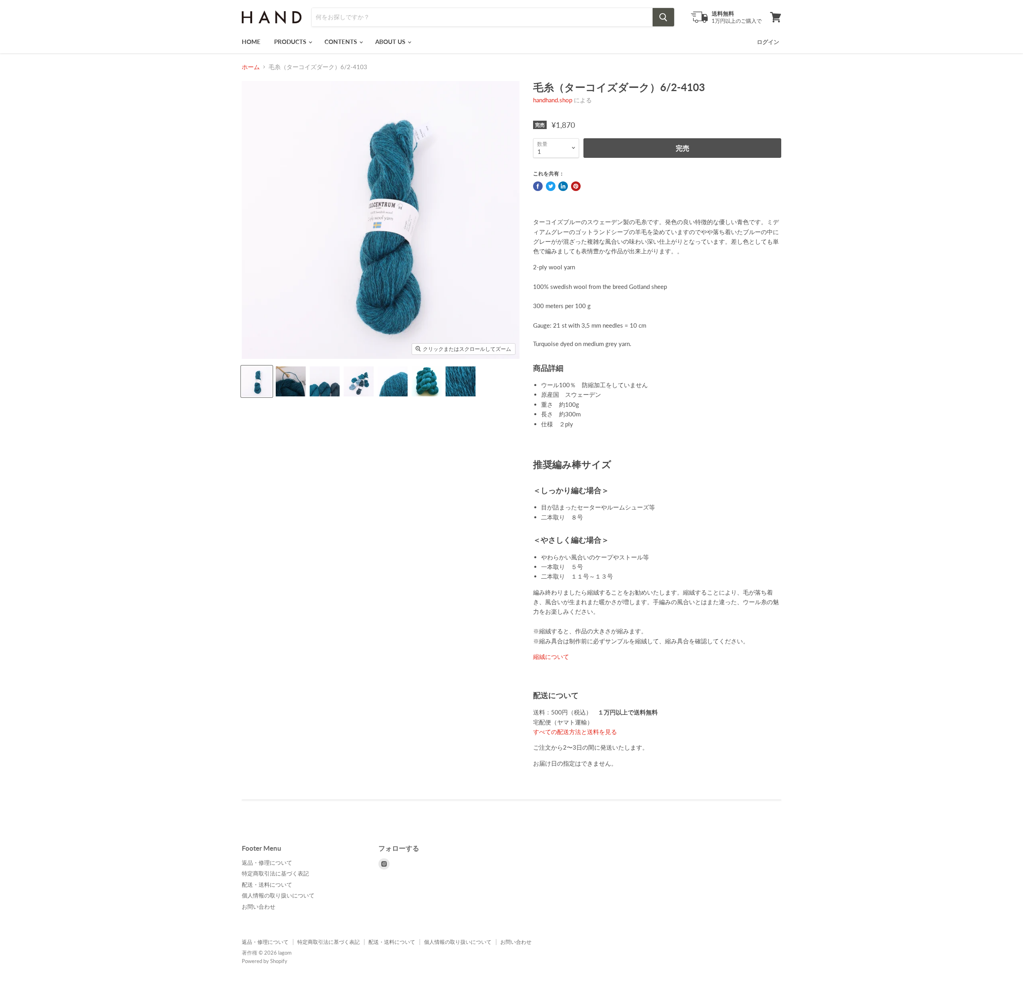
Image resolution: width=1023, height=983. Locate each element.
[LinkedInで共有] (563, 186)
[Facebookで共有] (538, 186)
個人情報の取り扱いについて (278, 895)
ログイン (768, 41)
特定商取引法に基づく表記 (275, 873)
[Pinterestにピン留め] (576, 186)
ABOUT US (391, 41)
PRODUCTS (291, 41)
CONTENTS (341, 41)
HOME (251, 41)
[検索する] (663, 17)
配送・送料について (267, 884)
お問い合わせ (258, 906)
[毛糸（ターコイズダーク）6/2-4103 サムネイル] (257, 381)
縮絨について (551, 656)
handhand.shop (552, 99)
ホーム (251, 67)
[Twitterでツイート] (550, 186)
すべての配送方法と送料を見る (575, 731)
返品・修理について (267, 862)
